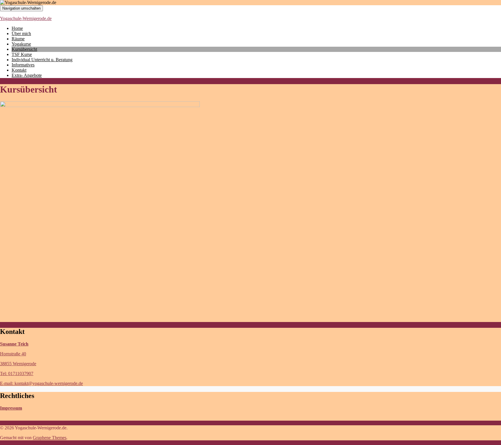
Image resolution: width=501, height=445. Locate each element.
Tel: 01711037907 (16, 373)
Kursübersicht (24, 49)
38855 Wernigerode (18, 363)
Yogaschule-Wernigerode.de (26, 18)
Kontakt (19, 70)
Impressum (11, 408)
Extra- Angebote (27, 75)
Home (17, 28)
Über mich (21, 33)
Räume (18, 38)
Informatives (23, 64)
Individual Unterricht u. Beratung (42, 59)
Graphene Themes (49, 437)
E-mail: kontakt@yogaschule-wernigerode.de (41, 383)
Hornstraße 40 (13, 353)
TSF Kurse (22, 54)
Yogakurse (21, 43)
